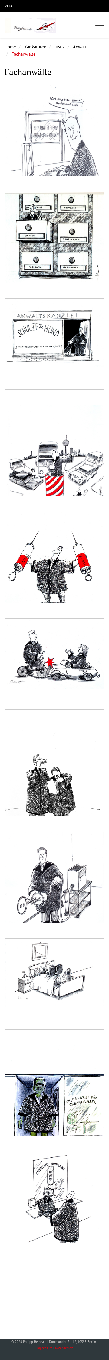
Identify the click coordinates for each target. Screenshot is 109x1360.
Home (10, 47)
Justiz (59, 47)
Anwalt (79, 47)
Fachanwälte (24, 54)
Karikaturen (35, 47)
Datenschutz (64, 1348)
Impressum (44, 1348)
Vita (9, 6)
